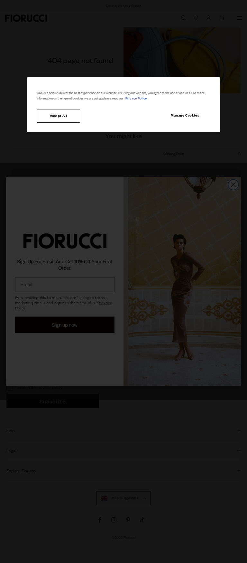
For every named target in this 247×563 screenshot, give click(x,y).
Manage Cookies (185, 115)
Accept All (58, 115)
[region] (123, 104)
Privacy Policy (136, 98)
